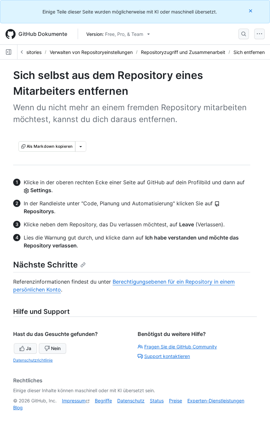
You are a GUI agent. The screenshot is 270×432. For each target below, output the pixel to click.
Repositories (28, 52)
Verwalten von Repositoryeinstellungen (91, 52)
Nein (56, 348)
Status (157, 400)
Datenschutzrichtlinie (33, 360)
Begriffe (103, 400)
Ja (28, 348)
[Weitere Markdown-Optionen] (80, 146)
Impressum (74, 400)
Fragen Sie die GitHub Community (180, 346)
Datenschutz (131, 400)
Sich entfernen (249, 52)
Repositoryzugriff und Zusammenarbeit (183, 52)
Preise (175, 400)
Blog (18, 407)
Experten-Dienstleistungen (215, 400)
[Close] (251, 10)
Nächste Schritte (45, 264)
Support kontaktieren (167, 356)
